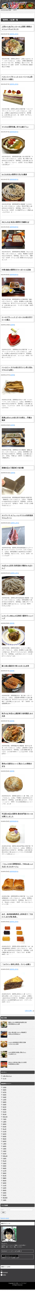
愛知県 (4, 1139)
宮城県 (4, 1097)
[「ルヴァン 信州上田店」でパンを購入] (13, 990)
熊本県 (4, 1195)
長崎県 (4, 1190)
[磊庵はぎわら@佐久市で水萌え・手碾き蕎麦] (13, 446)
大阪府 (4, 1151)
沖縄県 (4, 1200)
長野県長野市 (14, 132)
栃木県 (4, 1107)
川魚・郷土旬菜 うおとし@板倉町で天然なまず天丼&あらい (17, 1033)
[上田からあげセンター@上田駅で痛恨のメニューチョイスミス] (13, 55)
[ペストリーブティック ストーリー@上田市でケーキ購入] (13, 105)
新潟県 (4, 1126)
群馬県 (4, 1109)
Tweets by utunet (4, 1218)
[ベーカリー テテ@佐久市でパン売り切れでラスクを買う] (13, 396)
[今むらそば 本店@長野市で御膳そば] (13, 248)
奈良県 (4, 1153)
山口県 (4, 1170)
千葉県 (4, 1119)
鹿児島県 (5, 1197)
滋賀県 (4, 1146)
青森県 (4, 1089)
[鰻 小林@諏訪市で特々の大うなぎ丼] (13, 691)
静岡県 (4, 1136)
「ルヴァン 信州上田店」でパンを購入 (16, 964)
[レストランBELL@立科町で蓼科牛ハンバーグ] (13, 644)
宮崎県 (4, 1192)
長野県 (12, 325)
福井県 (4, 1134)
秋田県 (4, 1094)
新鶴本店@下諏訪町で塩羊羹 (13, 468)
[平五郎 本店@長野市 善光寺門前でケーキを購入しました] (13, 842)
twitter (4, 1275)
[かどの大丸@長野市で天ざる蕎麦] (13, 200)
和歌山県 (5, 1156)
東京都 (4, 1114)
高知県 (4, 1180)
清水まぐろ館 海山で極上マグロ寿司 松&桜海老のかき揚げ (17, 1063)
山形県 (4, 1099)
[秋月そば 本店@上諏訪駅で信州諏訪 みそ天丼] (13, 742)
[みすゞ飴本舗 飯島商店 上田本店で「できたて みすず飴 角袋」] (13, 942)
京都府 (4, 1148)
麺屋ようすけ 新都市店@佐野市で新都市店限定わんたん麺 (17, 1023)
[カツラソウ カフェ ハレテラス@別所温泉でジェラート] (13, 544)
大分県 (4, 1185)
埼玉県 (4, 1112)
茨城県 (4, 1104)
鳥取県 (4, 1166)
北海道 (4, 1087)
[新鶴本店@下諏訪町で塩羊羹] (13, 493)
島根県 (4, 1168)
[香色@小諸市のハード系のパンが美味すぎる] (13, 792)
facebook (5, 1272)
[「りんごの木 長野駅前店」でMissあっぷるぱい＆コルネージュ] (13, 892)
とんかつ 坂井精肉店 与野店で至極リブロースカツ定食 (17, 1043)
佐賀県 (4, 1188)
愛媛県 (4, 1178)
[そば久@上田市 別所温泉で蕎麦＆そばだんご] (13, 594)
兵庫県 (4, 1158)
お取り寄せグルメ (7, 1076)
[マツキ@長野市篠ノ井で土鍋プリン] (13, 152)
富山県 (4, 1129)
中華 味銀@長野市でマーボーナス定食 (16, 270)
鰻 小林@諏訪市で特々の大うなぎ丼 (15, 666)
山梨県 (4, 1121)
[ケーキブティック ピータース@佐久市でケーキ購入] (13, 345)
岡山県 (4, 1161)
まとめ (4, 1078)
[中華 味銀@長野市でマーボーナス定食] (13, 295)
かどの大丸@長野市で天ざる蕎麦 (14, 174)
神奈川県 (5, 1116)
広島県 (4, 1163)
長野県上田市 (14, 34)
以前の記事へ (29, 1010)
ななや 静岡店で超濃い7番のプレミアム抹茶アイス (17, 1053)
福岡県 (4, 1183)
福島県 (4, 1102)
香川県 (4, 1175)
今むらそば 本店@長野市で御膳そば (15, 222)
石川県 (4, 1131)
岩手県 (4, 1092)
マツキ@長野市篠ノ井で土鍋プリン (15, 127)
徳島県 (4, 1173)
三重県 (4, 1143)
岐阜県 (4, 1141)
